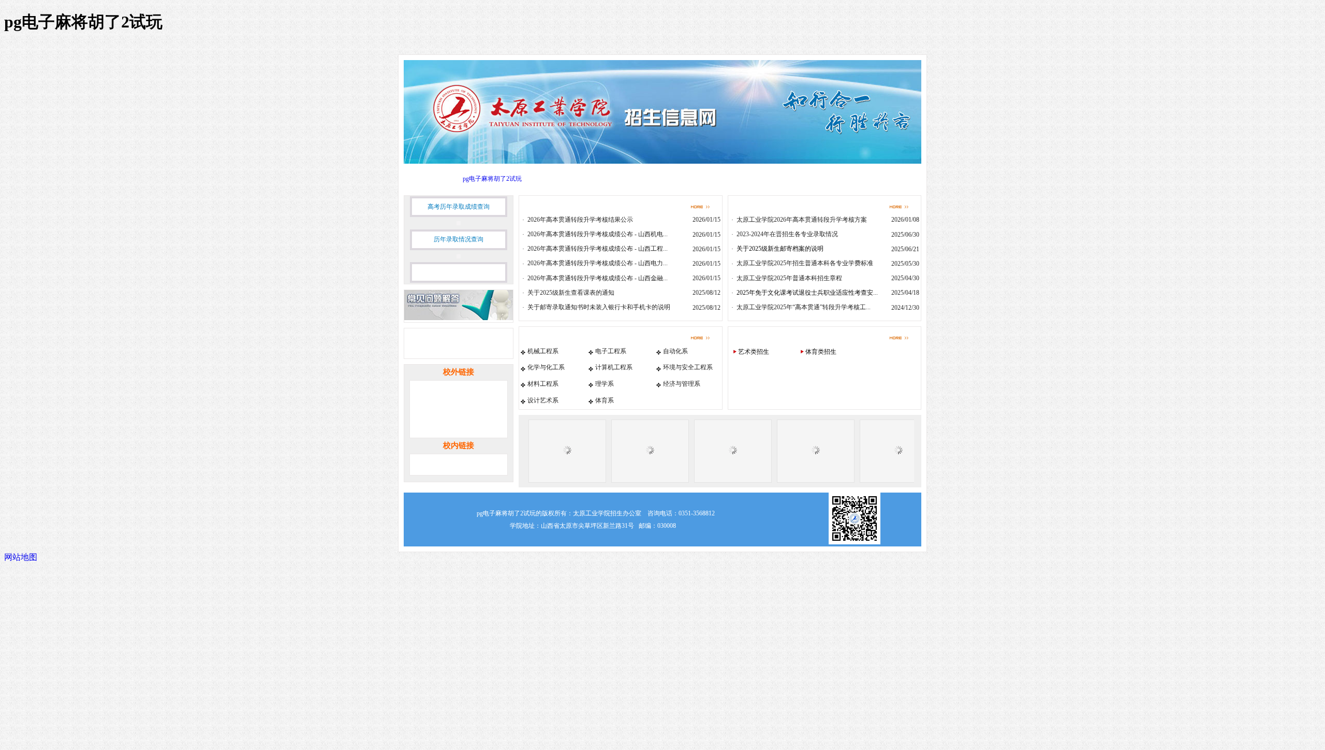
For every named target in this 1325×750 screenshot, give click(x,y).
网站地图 (20, 557)
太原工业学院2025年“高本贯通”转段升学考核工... (804, 307)
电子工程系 (610, 351)
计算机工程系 (613, 367)
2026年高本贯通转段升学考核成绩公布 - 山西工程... (597, 248)
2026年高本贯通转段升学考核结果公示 (580, 219)
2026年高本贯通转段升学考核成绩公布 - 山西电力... (597, 263)
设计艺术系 (542, 400)
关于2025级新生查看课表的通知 (570, 292)
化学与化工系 (546, 367)
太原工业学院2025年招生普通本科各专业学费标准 (805, 263)
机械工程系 (542, 351)
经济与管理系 (681, 383)
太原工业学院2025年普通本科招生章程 (789, 278)
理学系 (604, 383)
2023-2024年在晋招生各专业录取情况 (787, 234)
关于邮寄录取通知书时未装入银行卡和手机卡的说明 (598, 307)
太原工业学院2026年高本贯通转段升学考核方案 (802, 219)
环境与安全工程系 (688, 367)
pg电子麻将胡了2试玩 (492, 178)
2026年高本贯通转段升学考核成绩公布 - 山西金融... (597, 278)
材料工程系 (542, 383)
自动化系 (675, 351)
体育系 (604, 400)
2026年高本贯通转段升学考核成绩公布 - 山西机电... (597, 234)
